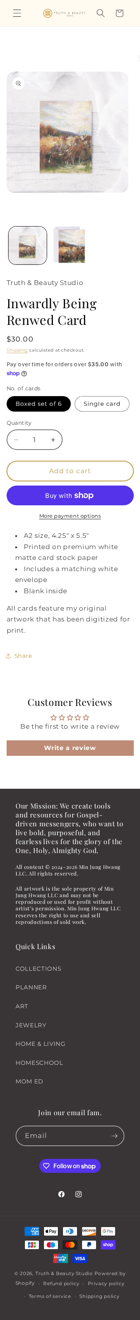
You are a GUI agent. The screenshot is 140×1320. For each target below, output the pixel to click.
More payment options (70, 516)
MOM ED (29, 1081)
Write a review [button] (70, 748)
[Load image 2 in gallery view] (70, 245)
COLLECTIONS (38, 968)
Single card (102, 403)
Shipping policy (99, 1296)
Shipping (17, 350)
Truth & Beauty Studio (64, 1273)
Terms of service (50, 1296)
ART (22, 1006)
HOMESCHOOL (39, 1062)
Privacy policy (106, 1283)
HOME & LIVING (41, 1043)
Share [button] (23, 655)
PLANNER (31, 987)
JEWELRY (31, 1025)
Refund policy (61, 1283)
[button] (17, 13)
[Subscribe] (114, 1136)
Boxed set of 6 (39, 403)
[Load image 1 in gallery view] (28, 245)
